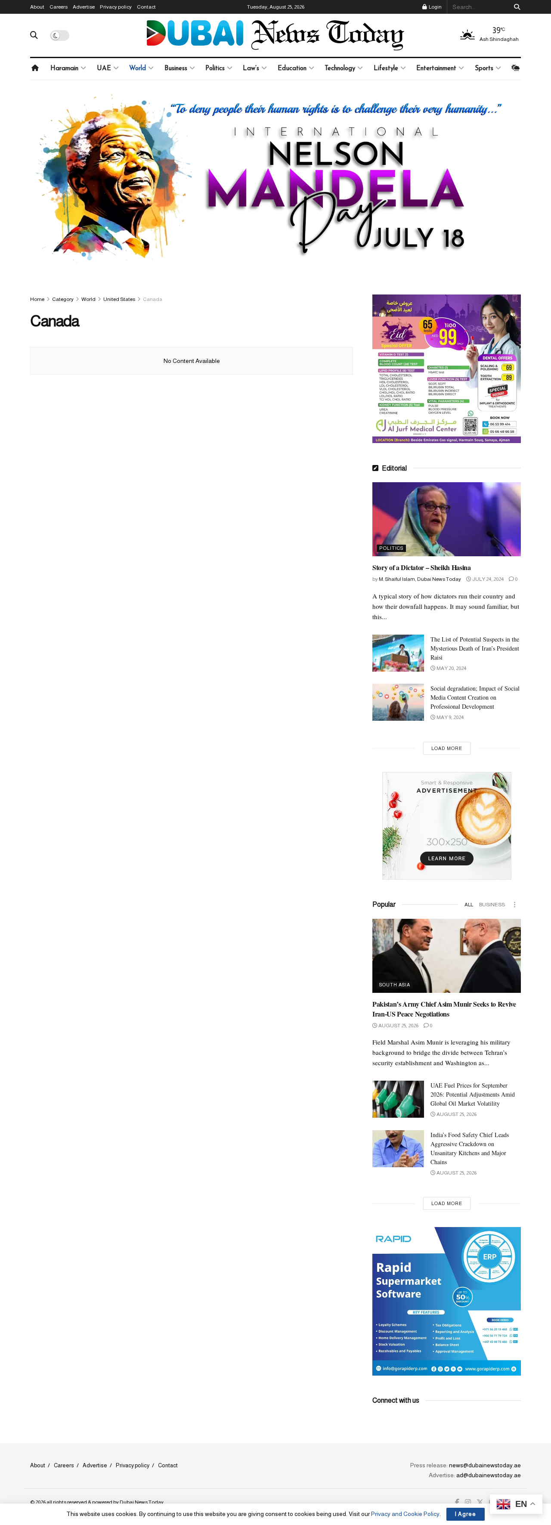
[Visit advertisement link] (275, 185)
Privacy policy (116, 7)
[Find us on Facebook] (457, 1502)
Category (63, 299)
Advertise (84, 7)
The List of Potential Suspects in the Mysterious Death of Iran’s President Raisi (474, 648)
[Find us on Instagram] (468, 1502)
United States (119, 299)
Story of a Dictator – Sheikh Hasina (421, 567)
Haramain (64, 68)
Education (292, 68)
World (137, 68)
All (468, 905)
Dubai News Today (142, 1502)
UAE (104, 68)
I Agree (465, 1514)
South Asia (394, 984)
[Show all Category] (514, 904)
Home (37, 299)
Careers (59, 7)
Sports (484, 68)
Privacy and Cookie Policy (405, 1513)
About (37, 7)
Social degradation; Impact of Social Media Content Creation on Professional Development (475, 697)
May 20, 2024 (451, 668)
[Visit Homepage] (275, 35)
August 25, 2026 (398, 1026)
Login (435, 7)
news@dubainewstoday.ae (485, 1465)
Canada (152, 299)
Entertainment (436, 68)
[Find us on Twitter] (480, 1502)
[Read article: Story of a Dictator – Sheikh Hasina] (446, 519)
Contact (146, 7)
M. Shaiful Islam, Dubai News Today (420, 579)
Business (175, 68)
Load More (446, 748)
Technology (340, 68)
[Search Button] (515, 7)
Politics (215, 68)
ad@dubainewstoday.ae (488, 1475)
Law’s (251, 68)
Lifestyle (386, 68)
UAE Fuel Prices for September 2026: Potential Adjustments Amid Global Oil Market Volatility (472, 1094)
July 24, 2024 (487, 579)
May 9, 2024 (450, 717)
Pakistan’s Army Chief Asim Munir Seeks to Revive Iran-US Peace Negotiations (444, 1008)
